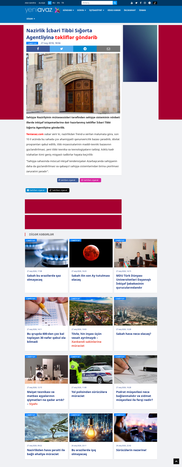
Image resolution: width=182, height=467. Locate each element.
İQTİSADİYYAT (95, 10)
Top (176, 461)
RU (54, 3)
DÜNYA (80, 10)
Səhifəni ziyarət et (67, 182)
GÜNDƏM (67, 10)
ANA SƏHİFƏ (30, 3)
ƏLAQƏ (42, 3)
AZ (49, 2)
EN (58, 3)
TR (62, 3)
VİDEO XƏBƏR (114, 10)
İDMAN (142, 10)
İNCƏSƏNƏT (130, 10)
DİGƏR (30, 18)
